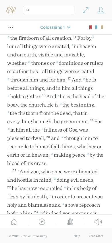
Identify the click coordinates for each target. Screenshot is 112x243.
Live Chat (96, 236)
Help (77, 236)
